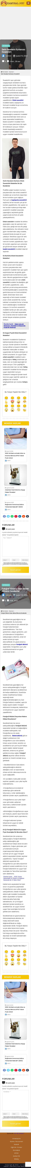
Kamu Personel (16, 1141)
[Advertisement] (15, 23)
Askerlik (16, 1156)
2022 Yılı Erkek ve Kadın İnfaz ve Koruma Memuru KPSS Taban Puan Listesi (15, 455)
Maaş (16, 1159)
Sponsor (6, 46)
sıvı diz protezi (18, 1133)
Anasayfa (16, 1139)
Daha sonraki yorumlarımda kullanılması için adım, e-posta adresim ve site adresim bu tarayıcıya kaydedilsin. (15, 563)
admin (8, 460)
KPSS (16, 1153)
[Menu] (28, 3)
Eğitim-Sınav (16, 1147)
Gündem (16, 1150)
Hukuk (16, 1144)
